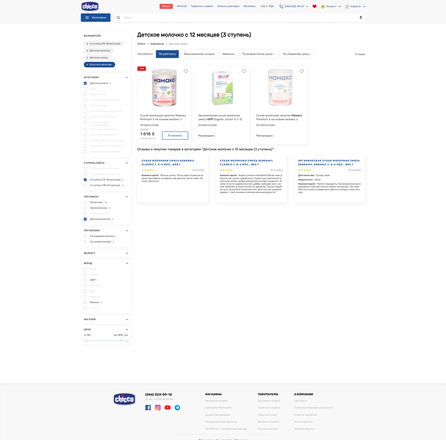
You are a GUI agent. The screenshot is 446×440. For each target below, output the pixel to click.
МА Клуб (182, 6)
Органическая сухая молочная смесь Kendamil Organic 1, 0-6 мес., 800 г (329, 162)
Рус (271, 6)
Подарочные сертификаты (221, 421)
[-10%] (164, 87)
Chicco (141, 43)
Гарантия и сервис (202, 6)
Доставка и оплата (269, 400)
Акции (166, 6)
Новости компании (305, 415)
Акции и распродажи (217, 415)
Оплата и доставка (228, 6)
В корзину (175, 135)
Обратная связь (267, 415)
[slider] (85, 340)
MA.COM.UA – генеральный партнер (226, 428)
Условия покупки (304, 428)
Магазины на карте (216, 400)
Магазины (249, 6)
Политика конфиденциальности (313, 407)
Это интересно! (303, 421)
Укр (263, 6)
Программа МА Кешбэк (218, 407)
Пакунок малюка (268, 428)
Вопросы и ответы (268, 421)
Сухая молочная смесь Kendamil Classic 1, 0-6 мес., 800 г (168, 162)
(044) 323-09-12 (158, 394)
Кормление (157, 43)
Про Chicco (300, 400)
